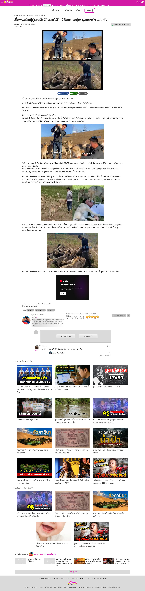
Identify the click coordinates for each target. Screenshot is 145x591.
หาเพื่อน (55, 5)
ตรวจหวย (39, 5)
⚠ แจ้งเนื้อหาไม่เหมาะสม (119, 315)
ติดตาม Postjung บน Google (122, 24)
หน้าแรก (31, 5)
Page (103, 6)
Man (21, 26)
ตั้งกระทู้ (90, 10)
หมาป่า (29, 310)
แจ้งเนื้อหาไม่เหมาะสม (114, 587)
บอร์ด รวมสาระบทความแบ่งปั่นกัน (36, 15)
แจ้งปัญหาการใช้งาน (100, 587)
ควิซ (83, 5)
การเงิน (96, 5)
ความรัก (61, 103)
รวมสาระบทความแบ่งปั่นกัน (44, 554)
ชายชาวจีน (39, 310)
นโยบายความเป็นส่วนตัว (45, 587)
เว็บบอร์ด (47, 5)
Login (66, 336)
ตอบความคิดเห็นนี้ (105, 355)
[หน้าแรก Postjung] (8, 2)
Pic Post (78, 6)
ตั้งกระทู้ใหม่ (72, 572)
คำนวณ (89, 5)
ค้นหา (78, 10)
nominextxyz (43, 345)
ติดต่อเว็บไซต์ (89, 587)
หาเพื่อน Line (68, 5)
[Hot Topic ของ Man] (26, 324)
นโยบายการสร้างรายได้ (70, 587)
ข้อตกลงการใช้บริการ (31, 587)
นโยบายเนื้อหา (58, 587)
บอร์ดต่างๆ (68, 10)
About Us (81, 587)
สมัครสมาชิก (88, 336)
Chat (61, 6)
